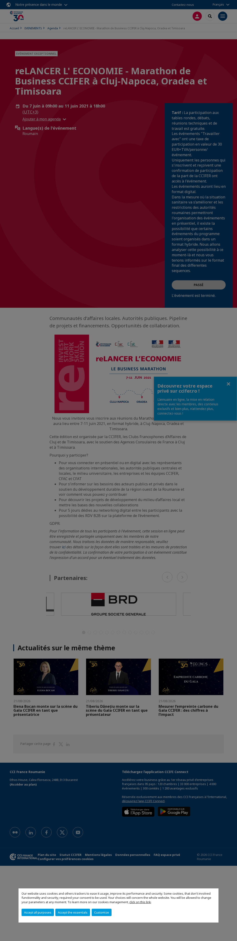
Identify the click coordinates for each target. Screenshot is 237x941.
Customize (101, 912)
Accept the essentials (72, 912)
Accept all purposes (37, 912)
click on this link (140, 902)
